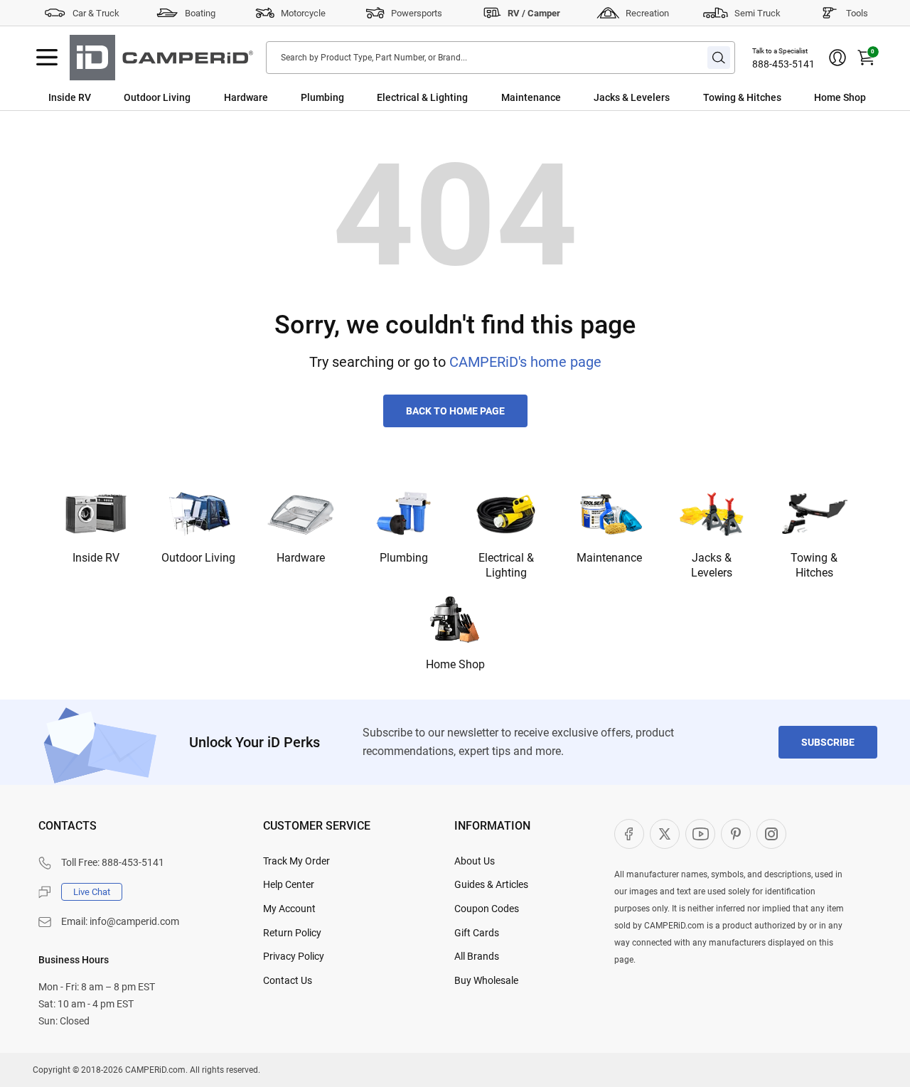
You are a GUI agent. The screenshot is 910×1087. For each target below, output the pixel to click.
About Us (474, 861)
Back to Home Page (455, 411)
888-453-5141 (783, 64)
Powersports (416, 13)
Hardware (246, 97)
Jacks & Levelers (632, 97)
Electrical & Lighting (422, 97)
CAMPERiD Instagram (771, 834)
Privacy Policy (293, 956)
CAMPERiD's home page (525, 361)
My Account (289, 908)
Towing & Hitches (742, 97)
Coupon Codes (486, 908)
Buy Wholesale (486, 980)
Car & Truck (96, 13)
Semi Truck (757, 13)
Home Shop (840, 97)
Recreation (647, 13)
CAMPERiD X (665, 834)
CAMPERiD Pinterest (736, 834)
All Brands (476, 956)
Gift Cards (476, 932)
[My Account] (837, 58)
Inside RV (69, 97)
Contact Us (287, 980)
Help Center (288, 884)
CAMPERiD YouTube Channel (700, 834)
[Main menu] (47, 58)
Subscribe (828, 742)
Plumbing (322, 97)
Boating (200, 13)
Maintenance (531, 97)
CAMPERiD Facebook (629, 834)
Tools (857, 13)
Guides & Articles (491, 884)
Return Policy (292, 932)
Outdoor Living (157, 97)
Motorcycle (303, 13)
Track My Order (296, 861)
